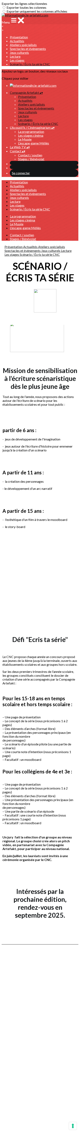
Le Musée (25, 139)
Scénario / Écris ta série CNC (30, 64)
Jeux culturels (19, 52)
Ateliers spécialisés (23, 45)
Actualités (17, 41)
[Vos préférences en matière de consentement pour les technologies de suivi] (73, 1126)
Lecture (15, 56)
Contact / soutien (30, 155)
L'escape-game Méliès (33, 143)
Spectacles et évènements (28, 49)
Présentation (19, 37)
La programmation (31, 131)
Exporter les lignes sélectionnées (24, 3)
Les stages (17, 60)
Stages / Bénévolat (31, 159)
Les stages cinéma (30, 135)
